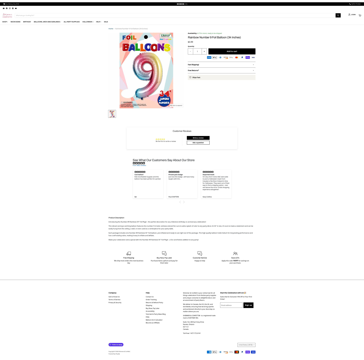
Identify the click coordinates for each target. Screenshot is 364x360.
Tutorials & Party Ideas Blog (156, 314)
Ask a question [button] (198, 143)
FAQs (147, 317)
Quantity (191, 46)
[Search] (338, 15)
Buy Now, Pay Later (152, 308)
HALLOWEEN (87, 22)
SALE (106, 22)
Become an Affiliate (153, 323)
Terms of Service (114, 300)
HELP (98, 22)
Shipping (149, 305)
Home (111, 29)
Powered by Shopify (114, 354)
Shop (4, 22)
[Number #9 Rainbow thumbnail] (112, 114)
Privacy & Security (115, 302)
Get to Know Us (114, 297)
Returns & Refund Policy (154, 302)
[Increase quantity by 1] (204, 51)
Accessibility (150, 311)
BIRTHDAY (27, 22)
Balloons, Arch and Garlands (47, 22)
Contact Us (150, 297)
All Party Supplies (72, 22)
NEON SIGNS (15, 22)
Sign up (248, 305)
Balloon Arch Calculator (154, 320)
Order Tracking (151, 300)
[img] (183, 163)
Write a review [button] (198, 138)
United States (245, 345)
